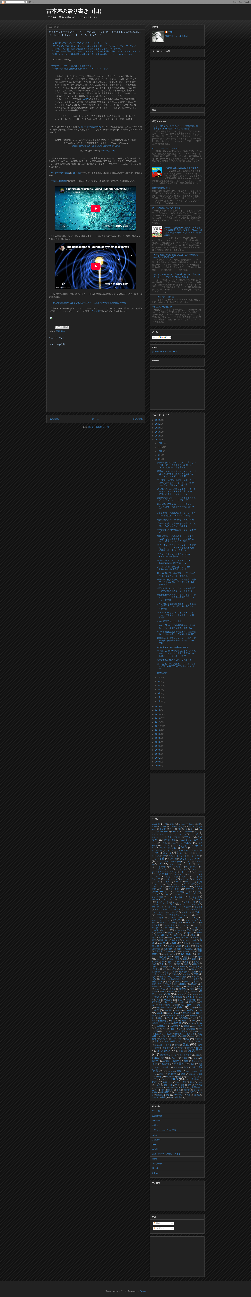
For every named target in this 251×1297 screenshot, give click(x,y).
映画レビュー (182, 937)
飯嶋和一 (167, 1067)
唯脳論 (155, 1092)
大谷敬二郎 (166, 1031)
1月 (159, 701)
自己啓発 (165, 986)
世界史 (181, 1015)
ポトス (157, 909)
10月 (160, 451)
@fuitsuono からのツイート (164, 351)
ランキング (191, 923)
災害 (154, 977)
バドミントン (168, 899)
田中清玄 (198, 1039)
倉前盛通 (174, 1026)
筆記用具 (170, 1071)
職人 (182, 1005)
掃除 (194, 1026)
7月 (159, 677)
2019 (157, 432)
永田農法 (196, 937)
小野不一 (172, 32)
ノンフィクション (174, 897)
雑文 (169, 976)
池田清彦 (190, 1034)
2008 (157, 738)
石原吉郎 (166, 1023)
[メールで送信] (56, 327)
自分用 (155, 1149)
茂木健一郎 (172, 1087)
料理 (185, 1092)
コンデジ (199, 864)
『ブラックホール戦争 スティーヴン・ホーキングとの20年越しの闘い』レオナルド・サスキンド (96, 51)
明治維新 (160, 1087)
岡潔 (154, 940)
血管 (177, 959)
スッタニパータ (170, 879)
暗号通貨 (161, 933)
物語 (179, 1076)
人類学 (159, 1013)
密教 (189, 1085)
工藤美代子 (180, 967)
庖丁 (185, 1082)
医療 (185, 935)
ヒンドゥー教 (190, 902)
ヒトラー (176, 902)
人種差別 (189, 1010)
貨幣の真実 (162, 672)
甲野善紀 (156, 969)
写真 (163, 991)
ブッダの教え (168, 904)
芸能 (171, 959)
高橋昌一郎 (184, 969)
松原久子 (193, 1002)
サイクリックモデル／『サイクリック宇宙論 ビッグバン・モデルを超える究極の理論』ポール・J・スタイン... (176, 547)
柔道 (188, 994)
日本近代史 (158, 1058)
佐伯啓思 (186, 974)
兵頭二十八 (168, 1082)
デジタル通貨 (178, 892)
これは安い (187, 864)
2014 (157, 714)
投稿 (157, 1223)
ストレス (185, 879)
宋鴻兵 (186, 1026)
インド (184, 848)
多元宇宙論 (76, 172)
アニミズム (194, 834)
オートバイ (180, 853)
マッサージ (186, 912)
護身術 (163, 967)
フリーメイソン (192, 904)
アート (197, 832)
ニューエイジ (178, 894)
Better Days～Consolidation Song (172, 647)
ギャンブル (196, 856)
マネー (198, 912)
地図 (200, 1031)
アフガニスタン (174, 837)
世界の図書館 (170, 1015)
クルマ (188, 862)
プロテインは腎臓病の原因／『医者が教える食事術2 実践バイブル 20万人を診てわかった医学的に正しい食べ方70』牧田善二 (183, 231)
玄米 (171, 964)
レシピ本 (155, 930)
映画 (170, 938)
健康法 (195, 959)
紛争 (188, 1077)
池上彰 (169, 1034)
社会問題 (194, 991)
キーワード (181, 856)
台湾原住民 (190, 1029)
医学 (176, 935)
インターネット (179, 845)
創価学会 (161, 1026)
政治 (160, 1018)
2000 (157, 762)
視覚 (169, 982)
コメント (159, 1228)
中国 (163, 1036)
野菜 (179, 1090)
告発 (166, 972)
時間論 (183, 984)
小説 (180, 1000)
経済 (200, 956)
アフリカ (188, 837)
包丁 (178, 1082)
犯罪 (200, 1064)
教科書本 (186, 954)
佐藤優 (175, 974)
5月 (159, 685)
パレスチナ (183, 899)
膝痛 (193, 1067)
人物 (200, 1010)
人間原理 (96, 311)
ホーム (95, 419)
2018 (157, 436)
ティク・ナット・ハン (179, 886)
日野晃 (194, 1058)
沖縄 (194, 940)
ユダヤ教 (172, 923)
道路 (181, 1048)
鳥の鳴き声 (163, 1039)
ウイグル (169, 851)
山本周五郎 (175, 979)
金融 (177, 956)
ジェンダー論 (171, 872)
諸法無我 (178, 997)
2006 (157, 742)
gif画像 (154, 826)
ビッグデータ (162, 902)
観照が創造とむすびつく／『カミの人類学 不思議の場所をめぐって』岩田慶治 (177, 589)
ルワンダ (182, 927)
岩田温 (199, 949)
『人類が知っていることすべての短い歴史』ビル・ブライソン (79, 43)
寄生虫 (168, 951)
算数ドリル (186, 979)
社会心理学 (182, 991)
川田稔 (191, 1023)
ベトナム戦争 (185, 907)
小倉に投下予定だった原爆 (169, 621)
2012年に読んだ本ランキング (165, 148)
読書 (181, 1051)
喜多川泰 (158, 951)
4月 (159, 689)
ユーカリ (162, 923)
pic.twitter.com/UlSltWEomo (107, 146)
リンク (155, 927)
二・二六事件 (186, 1055)
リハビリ (196, 925)
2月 (159, 697)
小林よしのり (168, 1002)
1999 (157, 766)
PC (186, 829)
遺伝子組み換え (162, 935)
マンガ (199, 915)
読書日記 (195, 1051)
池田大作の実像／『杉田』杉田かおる (174, 660)
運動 (161, 937)
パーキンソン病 (194, 897)
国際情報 (183, 971)
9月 (159, 455)
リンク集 (156, 1111)
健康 (185, 959)
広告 (190, 967)
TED (200, 829)
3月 (159, 693)
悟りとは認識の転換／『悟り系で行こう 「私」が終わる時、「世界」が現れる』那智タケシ (177, 275)
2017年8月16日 (108, 150)
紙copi (155, 1168)
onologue (156, 1120)
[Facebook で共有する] (64, 327)
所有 (200, 994)
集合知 (180, 994)
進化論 (179, 1010)
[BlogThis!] (59, 327)
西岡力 (174, 1021)
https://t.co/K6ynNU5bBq (83, 146)
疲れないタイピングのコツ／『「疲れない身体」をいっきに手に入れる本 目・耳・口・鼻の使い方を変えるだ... (176, 465)
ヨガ (181, 923)
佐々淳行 (164, 974)
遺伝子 (199, 933)
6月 (159, 681)
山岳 (154, 979)
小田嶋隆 (191, 1000)
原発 (161, 964)
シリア (158, 876)
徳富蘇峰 (190, 1048)
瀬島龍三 (193, 1016)
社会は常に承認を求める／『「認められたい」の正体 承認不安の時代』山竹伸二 (176, 506)
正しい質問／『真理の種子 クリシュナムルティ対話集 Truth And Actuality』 (176, 514)
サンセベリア (191, 867)
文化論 (196, 1077)
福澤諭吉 (192, 1074)
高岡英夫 (173, 969)
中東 (192, 1036)
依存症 (180, 933)
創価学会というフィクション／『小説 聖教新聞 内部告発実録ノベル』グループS (176, 640)
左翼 (196, 974)
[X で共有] (61, 327)
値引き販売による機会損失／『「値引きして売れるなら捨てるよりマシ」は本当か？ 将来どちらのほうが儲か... (176, 538)
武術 (161, 1074)
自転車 (178, 986)
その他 (199, 882)
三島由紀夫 (181, 976)
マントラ (160, 918)
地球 (194, 1031)
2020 (157, 428)
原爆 (154, 964)
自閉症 (173, 989)
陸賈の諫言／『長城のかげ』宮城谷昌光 (175, 519)
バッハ (155, 899)
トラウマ (189, 892)
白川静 (155, 1064)
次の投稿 (54, 419)
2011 (157, 726)
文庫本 (174, 1079)
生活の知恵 (183, 1018)
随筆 (169, 1013)
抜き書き (179, 1063)
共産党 (165, 954)
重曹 (194, 994)
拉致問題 (196, 1095)
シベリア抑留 (162, 874)
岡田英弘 (186, 940)
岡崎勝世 (175, 940)
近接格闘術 (164, 956)
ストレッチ (197, 879)
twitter (174, 831)
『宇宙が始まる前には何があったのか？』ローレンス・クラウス (80, 68)
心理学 (199, 1005)
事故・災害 (156, 984)
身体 (156, 1010)
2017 (157, 440)
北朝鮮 (158, 1085)
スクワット (186, 877)
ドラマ (197, 892)
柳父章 (196, 1090)
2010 (157, 730)
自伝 (200, 986)
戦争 (199, 1023)
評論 (179, 1071)
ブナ (181, 904)
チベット (177, 884)
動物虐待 (166, 1048)
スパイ (158, 882)
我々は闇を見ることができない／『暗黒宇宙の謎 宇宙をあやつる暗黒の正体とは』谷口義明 (177, 127)
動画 (186, 1044)
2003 (157, 750)
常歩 (161, 1005)
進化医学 (169, 1010)
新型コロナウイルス (164, 1008)
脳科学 (176, 1061)
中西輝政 (174, 1036)
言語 (178, 964)
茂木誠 (183, 1087)
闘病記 (177, 1045)
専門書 (177, 1023)
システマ (198, 872)
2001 (157, 758)
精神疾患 (162, 1020)
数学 (176, 1013)
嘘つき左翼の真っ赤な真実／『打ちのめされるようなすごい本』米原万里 (176, 574)
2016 (157, 706)
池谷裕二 (179, 1034)
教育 (173, 954)
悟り (154, 966)
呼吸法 (196, 964)
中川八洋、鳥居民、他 (162, 307)
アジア (162, 834)
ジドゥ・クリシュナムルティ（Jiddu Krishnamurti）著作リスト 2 (173, 561)
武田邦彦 (172, 1074)
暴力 (192, 1082)
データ (162, 889)
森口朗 (191, 1008)
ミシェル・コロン (175, 917)
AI (166, 824)
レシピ (195, 927)
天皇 (187, 1039)
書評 (169, 997)
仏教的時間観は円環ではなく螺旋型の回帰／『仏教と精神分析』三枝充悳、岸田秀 (88, 302)
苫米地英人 (165, 1055)
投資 (189, 1041)
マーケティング (190, 909)
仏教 (159, 1076)
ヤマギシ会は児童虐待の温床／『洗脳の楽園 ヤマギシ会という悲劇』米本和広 (176, 632)
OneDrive (156, 1140)
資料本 (187, 982)
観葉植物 (168, 949)
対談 (172, 1029)
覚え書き (157, 946)
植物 (176, 1005)
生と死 (170, 1018)
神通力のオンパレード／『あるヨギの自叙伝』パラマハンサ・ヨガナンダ (176, 499)
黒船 (194, 972)
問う (162, 1090)
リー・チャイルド (183, 925)
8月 (159, 459)
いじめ (173, 843)
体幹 (165, 1029)
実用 (192, 989)
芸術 (164, 959)
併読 (154, 1082)
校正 (197, 967)
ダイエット (159, 884)
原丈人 (196, 962)
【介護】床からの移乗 (164, 297)
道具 (175, 1048)
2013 (157, 718)
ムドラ (166, 920)
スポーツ (167, 882)
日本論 (184, 1058)
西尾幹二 (184, 1021)
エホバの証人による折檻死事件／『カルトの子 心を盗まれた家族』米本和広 (176, 626)
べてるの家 (171, 907)
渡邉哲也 (165, 1041)
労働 (188, 1095)
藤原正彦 (158, 1045)
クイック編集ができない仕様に (166, 208)
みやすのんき (157, 920)
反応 (193, 1064)
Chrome (191, 824)
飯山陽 (157, 1067)
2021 (157, 424)
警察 (157, 959)
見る (186, 961)
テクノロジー (174, 889)
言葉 (186, 964)
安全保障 (191, 930)
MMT (172, 829)
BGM (172, 824)
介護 (186, 943)
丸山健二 (189, 949)
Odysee (155, 1173)
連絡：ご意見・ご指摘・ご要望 (166, 1154)
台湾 (180, 1029)
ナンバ (166, 894)
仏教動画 (170, 1077)
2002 (157, 754)
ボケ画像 (198, 907)
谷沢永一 (185, 1031)
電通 (156, 1041)
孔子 (170, 967)
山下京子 (195, 977)
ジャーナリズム (178, 874)
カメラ (171, 856)
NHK (179, 829)
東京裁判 (199, 1041)
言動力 (155, 1125)
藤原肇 (168, 1045)
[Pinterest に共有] (67, 327)
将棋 (159, 1000)
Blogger (182, 824)
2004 (157, 746)
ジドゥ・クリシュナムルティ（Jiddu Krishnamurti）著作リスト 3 (173, 555)
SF (192, 829)
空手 (186, 957)
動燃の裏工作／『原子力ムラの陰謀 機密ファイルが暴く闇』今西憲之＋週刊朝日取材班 (176, 582)
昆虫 (156, 974)
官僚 (179, 946)
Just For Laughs (177, 827)
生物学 (193, 1018)
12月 (160, 443)
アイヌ (154, 834)
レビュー (165, 930)
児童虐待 (168, 984)
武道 (183, 1074)
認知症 (166, 1061)
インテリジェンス (167, 848)
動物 (200, 1045)
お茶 (158, 856)
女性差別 (189, 997)
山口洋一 (163, 979)
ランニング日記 (168, 925)
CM (198, 824)
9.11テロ (156, 824)
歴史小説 (178, 1095)
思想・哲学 (157, 981)
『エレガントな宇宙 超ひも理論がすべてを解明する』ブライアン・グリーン (86, 48)
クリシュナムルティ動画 (169, 861)
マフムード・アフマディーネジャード (174, 915)
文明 (187, 1079)
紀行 (176, 951)
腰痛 (200, 972)
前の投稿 (138, 419)
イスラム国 (165, 846)
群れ (192, 957)
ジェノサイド (181, 869)
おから (190, 853)
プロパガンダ (157, 907)
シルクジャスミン (172, 877)
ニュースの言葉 (157, 897)
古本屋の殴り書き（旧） (75, 11)
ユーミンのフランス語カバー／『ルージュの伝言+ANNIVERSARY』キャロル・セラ (176, 666)
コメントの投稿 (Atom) (98, 427)
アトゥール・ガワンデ (177, 834)
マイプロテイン (159, 1163)
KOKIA (163, 829)
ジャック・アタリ (194, 874)
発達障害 (166, 1064)
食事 (189, 1005)
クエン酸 (173, 859)
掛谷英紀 (171, 946)
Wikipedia (188, 832)
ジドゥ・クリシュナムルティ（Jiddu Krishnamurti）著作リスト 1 (173, 568)
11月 (160, 447)
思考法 (196, 979)
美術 (186, 1067)
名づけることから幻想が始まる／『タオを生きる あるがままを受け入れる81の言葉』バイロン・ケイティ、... (176, 491)
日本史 (174, 1058)
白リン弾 (195, 1061)
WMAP (86, 99)
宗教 (167, 994)
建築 (163, 962)
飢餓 (193, 951)
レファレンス (179, 930)
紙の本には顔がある (161, 188)
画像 (173, 943)
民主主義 (198, 1085)
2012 (157, 722)
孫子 (200, 1026)
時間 (175, 984)
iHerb (154, 1159)
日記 (198, 1055)
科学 (63, 331)
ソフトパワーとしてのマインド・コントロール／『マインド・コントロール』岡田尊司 (176, 615)
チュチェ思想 (189, 884)
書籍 (156, 997)
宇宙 (58, 331)
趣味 (160, 994)
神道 (200, 1007)
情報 (168, 1005)
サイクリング (175, 867)
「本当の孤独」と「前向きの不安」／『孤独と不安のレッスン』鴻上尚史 (176, 524)
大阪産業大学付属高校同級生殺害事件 (181, 168)
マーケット (175, 909)
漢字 (197, 946)
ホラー (165, 909)
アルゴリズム (170, 840)
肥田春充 (177, 1067)
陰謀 (193, 935)
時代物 (194, 984)
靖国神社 (187, 1090)
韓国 (179, 949)
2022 (157, 420)
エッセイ (167, 853)
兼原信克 (155, 962)
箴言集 (178, 1097)
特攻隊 (199, 1048)
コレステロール (174, 864)
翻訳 (183, 1085)
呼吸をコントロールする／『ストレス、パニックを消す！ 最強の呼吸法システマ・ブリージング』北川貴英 (176, 473)
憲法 (170, 961)
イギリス (164, 843)
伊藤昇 (171, 933)
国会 (174, 972)
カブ (164, 856)
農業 (186, 1061)
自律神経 (183, 989)
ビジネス (198, 899)
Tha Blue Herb (162, 832)
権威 (179, 962)
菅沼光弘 (187, 1013)
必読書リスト (158, 1116)
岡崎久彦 (163, 940)
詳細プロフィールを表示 (176, 36)
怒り (180, 1041)
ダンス (168, 884)
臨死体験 (159, 1095)
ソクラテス (189, 882)
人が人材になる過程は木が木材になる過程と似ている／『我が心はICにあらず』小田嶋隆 (176, 606)
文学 (154, 1079)
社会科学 (171, 991)
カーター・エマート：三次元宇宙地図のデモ (71, 65)
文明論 (195, 1079)
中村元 (184, 1036)
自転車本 (190, 987)
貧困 (188, 1071)
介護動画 (196, 943)
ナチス (155, 894)
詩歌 (177, 981)
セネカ (179, 882)
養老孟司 (165, 1092)
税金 (193, 1020)
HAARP (163, 827)
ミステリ (193, 917)
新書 (179, 1007)
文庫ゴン (164, 1079)
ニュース (191, 894)
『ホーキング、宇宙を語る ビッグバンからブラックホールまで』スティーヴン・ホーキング (93, 46)
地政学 (158, 1034)
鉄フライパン (176, 1039)
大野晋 (175, 1031)
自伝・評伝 (159, 989)
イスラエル (185, 842)
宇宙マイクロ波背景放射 (90, 126)
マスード (174, 912)
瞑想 (163, 1097)
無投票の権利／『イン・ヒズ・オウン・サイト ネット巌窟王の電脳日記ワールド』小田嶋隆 (176, 597)
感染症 (187, 946)
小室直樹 (168, 1000)
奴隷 (173, 1041)
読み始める (164, 1051)
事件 (196, 981)
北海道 (199, 1082)
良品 (192, 1092)
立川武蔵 (177, 1092)
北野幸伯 (168, 1085)
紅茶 (164, 969)
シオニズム (184, 872)
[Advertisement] (177, 81)
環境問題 (156, 949)
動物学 (157, 1048)
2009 (157, 734)
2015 (157, 710)
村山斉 (157, 1029)
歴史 (168, 1095)
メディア (176, 920)
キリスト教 (158, 858)
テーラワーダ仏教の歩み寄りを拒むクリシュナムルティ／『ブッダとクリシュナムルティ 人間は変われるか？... (176, 482)
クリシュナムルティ (191, 858)
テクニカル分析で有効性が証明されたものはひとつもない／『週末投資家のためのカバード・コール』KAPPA (176, 653)
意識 (189, 932)
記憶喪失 (184, 951)
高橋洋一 (194, 969)
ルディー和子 (169, 928)
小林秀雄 (182, 1002)
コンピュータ (160, 867)
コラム (160, 864)
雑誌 (161, 977)
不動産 (194, 1071)
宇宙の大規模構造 (59, 181)
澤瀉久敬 (155, 1097)
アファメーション (158, 837)
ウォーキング (183, 850)
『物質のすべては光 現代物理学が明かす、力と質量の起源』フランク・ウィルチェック (91, 54)
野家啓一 (170, 1090)
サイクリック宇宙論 (60, 172)
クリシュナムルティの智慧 (164, 1130)
